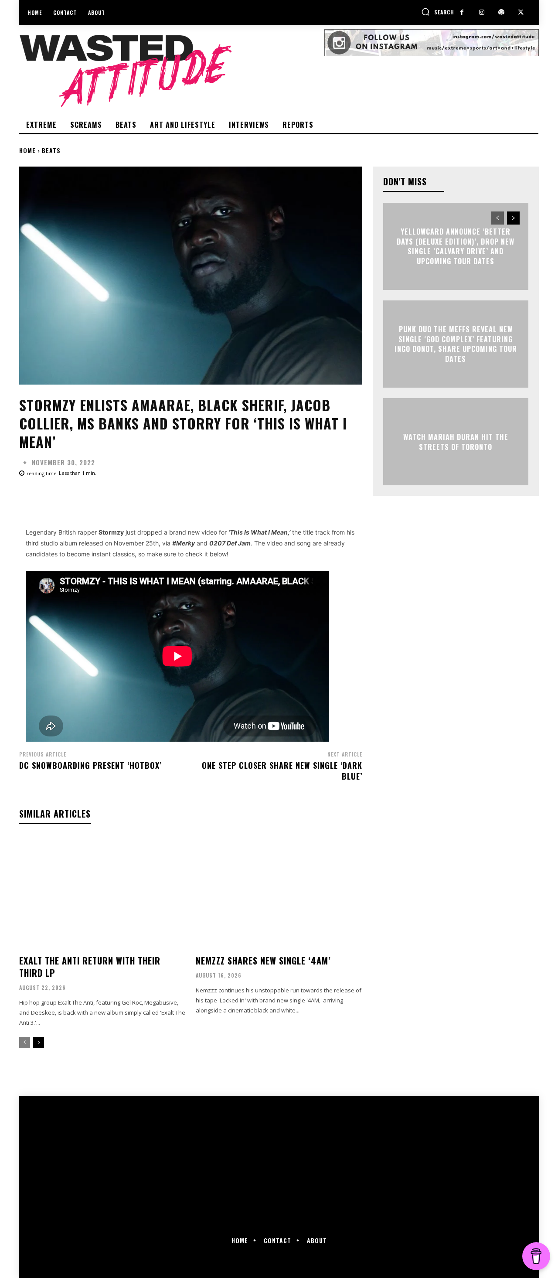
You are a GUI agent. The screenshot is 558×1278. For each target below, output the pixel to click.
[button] (437, 11)
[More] (298, 497)
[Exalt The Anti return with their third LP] (102, 893)
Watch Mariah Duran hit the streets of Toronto (455, 442)
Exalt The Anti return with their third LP (89, 966)
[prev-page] (24, 1042)
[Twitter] (520, 12)
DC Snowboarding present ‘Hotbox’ (90, 765)
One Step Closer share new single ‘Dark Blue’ (282, 771)
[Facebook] (462, 12)
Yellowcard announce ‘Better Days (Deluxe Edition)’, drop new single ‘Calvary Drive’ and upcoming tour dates (455, 246)
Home (27, 150)
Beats (51, 150)
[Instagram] (481, 12)
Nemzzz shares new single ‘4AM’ (263, 960)
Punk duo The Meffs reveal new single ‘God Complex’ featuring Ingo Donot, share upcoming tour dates (456, 344)
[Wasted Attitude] (171, 70)
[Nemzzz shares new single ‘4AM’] (279, 893)
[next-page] (38, 1042)
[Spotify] (501, 12)
